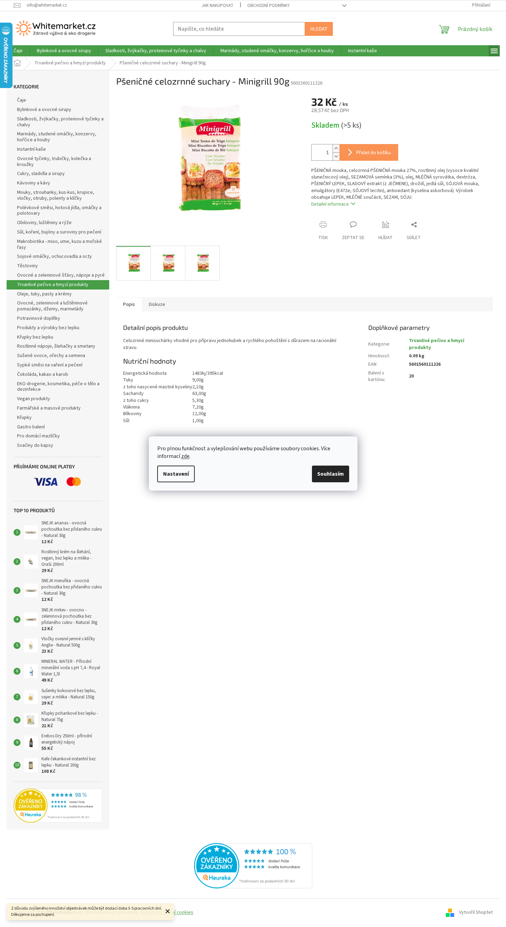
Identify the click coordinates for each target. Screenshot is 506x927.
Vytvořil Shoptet (476, 912)
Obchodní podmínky (268, 5)
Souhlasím (330, 474)
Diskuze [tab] (157, 304)
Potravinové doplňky (38, 318)
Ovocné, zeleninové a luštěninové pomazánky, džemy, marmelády (52, 306)
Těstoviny (27, 265)
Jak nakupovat (217, 5)
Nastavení (176, 474)
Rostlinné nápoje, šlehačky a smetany (56, 346)
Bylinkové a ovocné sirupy (44, 109)
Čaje (21, 100)
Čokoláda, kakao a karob (42, 374)
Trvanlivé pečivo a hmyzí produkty (52, 284)
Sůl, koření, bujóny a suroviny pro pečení (59, 232)
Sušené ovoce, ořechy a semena (51, 355)
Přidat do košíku (373, 152)
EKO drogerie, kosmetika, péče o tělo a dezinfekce (58, 386)
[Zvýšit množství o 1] (335, 148)
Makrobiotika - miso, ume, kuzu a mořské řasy (59, 244)
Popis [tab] (129, 304)
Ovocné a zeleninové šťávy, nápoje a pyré (61, 275)
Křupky (24, 417)
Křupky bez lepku (35, 337)
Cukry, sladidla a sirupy (41, 173)
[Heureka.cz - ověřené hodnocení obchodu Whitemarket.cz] (253, 865)
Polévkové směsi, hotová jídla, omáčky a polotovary (59, 210)
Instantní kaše (31, 149)
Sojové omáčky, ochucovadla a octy (54, 256)
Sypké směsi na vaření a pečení (49, 365)
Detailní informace (330, 204)
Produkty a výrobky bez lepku (48, 327)
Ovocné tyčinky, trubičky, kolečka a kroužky (54, 161)
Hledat (318, 29)
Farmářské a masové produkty (49, 408)
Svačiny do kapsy (35, 445)
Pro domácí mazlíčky (38, 436)
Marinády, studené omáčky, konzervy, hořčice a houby (56, 136)
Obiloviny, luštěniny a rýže (44, 222)
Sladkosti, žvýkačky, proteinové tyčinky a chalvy (60, 122)
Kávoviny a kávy (33, 183)
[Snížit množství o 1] (335, 156)
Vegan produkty (33, 398)
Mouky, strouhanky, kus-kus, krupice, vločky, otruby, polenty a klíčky (55, 195)
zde (185, 456)
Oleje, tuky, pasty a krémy (44, 294)
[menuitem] (18, 50)
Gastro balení (31, 426)
